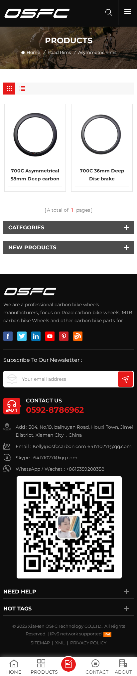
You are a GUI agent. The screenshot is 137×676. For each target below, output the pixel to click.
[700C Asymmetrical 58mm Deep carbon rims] (35, 135)
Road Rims (59, 52)
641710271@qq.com (109, 446)
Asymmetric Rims (97, 52)
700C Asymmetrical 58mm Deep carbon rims (35, 175)
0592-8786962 (55, 410)
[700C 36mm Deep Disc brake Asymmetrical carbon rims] (102, 135)
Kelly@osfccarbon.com (59, 446)
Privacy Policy (88, 642)
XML (60, 642)
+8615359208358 (85, 469)
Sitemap (40, 642)
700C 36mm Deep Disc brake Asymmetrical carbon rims (102, 175)
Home (33, 52)
